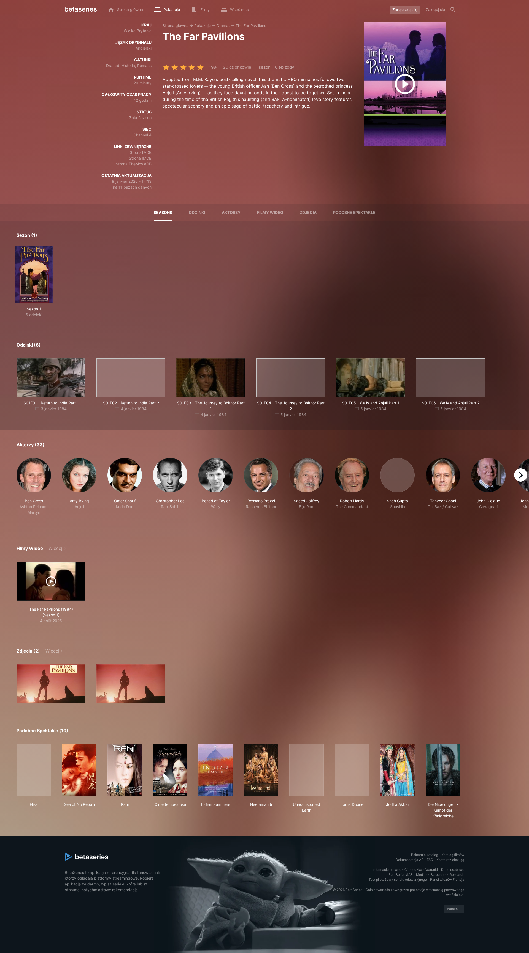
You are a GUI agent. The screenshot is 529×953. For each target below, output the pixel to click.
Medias (421, 875)
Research (457, 875)
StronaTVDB (141, 152)
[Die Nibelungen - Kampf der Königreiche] (443, 770)
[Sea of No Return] (79, 770)
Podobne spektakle (354, 212)
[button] (34, 489)
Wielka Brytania (138, 30)
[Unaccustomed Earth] (306, 770)
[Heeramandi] (261, 770)
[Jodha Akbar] (397, 770)
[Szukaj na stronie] (453, 10)
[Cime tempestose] (170, 770)
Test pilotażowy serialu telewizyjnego (398, 879)
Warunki (431, 870)
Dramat (223, 25)
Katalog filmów (452, 855)
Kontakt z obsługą (450, 860)
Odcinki (197, 212)
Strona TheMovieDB (134, 164)
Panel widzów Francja (447, 879)
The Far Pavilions (251, 25)
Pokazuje (202, 25)
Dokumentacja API (410, 860)
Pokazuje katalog (424, 855)
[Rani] (124, 770)
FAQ (430, 860)
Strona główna (175, 25)
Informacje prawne (387, 870)
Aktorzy (231, 212)
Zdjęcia (308, 212)
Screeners (438, 875)
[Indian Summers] (215, 770)
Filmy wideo (270, 212)
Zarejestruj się (404, 9)
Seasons (163, 212)
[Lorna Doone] (352, 770)
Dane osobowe (452, 870)
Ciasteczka (413, 870)
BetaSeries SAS (400, 875)
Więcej (55, 548)
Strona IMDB (140, 158)
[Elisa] (34, 770)
